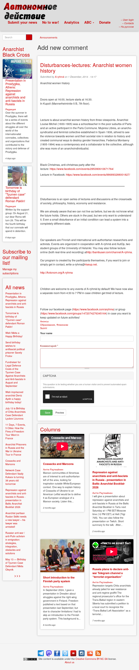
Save (47, 412)
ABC (88, 22)
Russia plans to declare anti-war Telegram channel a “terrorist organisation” (110, 573)
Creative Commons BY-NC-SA (91, 658)
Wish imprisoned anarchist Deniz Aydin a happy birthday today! (14, 397)
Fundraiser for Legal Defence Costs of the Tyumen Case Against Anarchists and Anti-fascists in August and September (15, 374)
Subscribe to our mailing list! (17, 257)
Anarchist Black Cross (16, 51)
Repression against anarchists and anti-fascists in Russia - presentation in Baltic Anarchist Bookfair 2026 (110, 479)
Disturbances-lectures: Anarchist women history (86, 67)
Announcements (48, 37)
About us (69, 662)
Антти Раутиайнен (53, 469)
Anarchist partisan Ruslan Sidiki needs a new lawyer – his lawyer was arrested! (15, 519)
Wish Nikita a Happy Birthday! (14, 334)
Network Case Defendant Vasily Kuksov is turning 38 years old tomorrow (14, 476)
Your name (46, 333)
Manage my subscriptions (10, 271)
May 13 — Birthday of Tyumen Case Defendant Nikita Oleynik (15, 564)
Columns (50, 429)
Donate (105, 22)
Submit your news (22, 22)
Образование (47, 324)
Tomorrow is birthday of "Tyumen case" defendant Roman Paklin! (15, 194)
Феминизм (62, 324)
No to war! (50, 22)
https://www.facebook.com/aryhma (93, 309)
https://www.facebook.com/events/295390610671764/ (82, 169)
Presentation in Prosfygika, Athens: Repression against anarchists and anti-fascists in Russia (15, 92)
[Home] (32, 12)
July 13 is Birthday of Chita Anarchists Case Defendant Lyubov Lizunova (15, 413)
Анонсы (44, 321)
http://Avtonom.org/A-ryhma (56, 272)
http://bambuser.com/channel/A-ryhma (109, 252)
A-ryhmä (59, 76)
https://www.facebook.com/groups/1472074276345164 (73, 313)
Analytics (71, 22)
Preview (59, 412)
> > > (17, 576)
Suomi (43, 328)
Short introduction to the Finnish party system (59, 579)
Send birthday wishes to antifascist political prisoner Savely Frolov (15, 349)
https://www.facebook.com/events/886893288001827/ (98, 175)
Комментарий (49, 345)
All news (15, 287)
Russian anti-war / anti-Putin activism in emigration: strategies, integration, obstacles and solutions (15, 543)
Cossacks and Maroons (58, 464)
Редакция (10, 109)
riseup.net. (91, 264)
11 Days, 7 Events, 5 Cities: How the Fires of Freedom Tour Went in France (15, 431)
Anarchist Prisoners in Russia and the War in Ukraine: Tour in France (15, 449)
